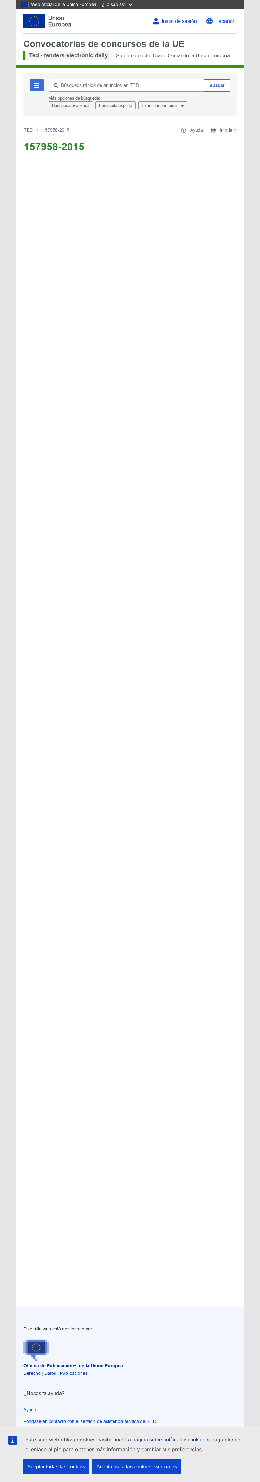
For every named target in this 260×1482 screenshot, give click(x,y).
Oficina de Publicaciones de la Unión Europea (73, 1365)
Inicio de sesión (179, 21)
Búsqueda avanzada (70, 105)
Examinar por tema (160, 105)
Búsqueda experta (115, 105)
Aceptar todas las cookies (56, 1466)
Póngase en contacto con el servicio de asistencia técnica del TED (89, 1421)
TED (28, 130)
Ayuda (29, 1409)
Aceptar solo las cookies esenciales (136, 1466)
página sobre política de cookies (169, 1439)
